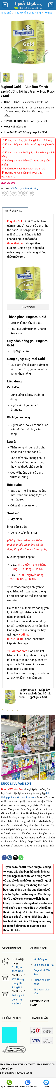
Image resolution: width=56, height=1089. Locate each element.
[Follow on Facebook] (4, 857)
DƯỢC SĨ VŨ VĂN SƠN (16, 783)
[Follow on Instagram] (9, 857)
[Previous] (5, 42)
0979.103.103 (15, 639)
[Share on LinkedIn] (31, 193)
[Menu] (5, 4)
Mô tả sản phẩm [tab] (13, 211)
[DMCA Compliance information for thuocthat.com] (14, 1049)
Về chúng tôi (40, 959)
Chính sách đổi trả (44, 964)
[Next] (50, 42)
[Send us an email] (15, 857)
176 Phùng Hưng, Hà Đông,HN (18, 983)
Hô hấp (48, 12)
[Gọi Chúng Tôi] (20, 857)
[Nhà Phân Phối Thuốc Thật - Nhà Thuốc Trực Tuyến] (28, 5)
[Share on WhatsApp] (3, 193)
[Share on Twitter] (14, 193)
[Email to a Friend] (20, 193)
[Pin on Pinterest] (25, 193)
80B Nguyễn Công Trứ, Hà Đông (18, 999)
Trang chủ (5, 12)
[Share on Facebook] (9, 193)
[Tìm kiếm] (50, 4)
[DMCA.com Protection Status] (9, 1034)
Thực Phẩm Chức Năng (28, 12)
